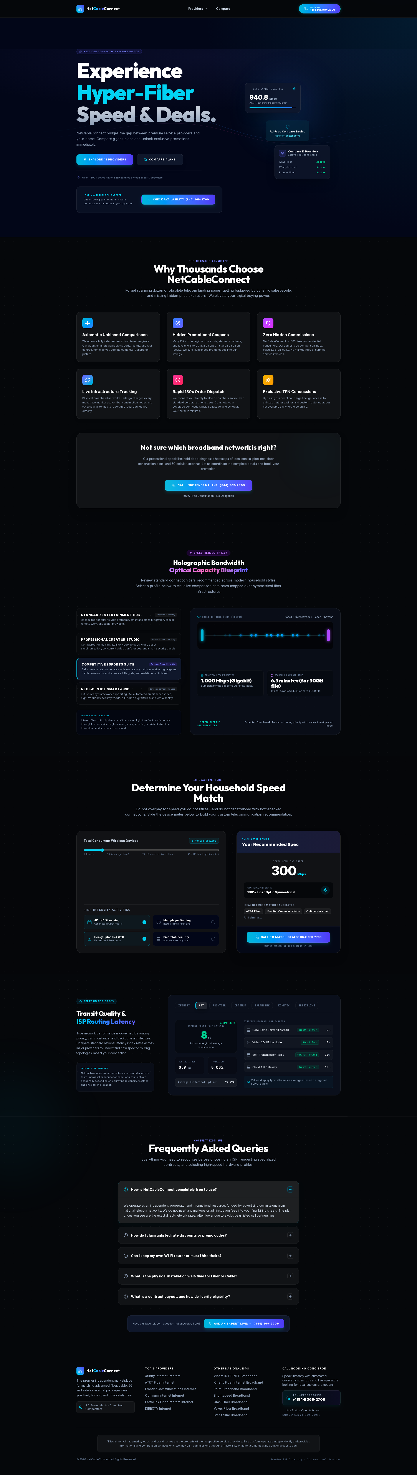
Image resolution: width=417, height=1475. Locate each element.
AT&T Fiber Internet (159, 1382)
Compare (223, 8)
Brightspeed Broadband (232, 1395)
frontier (219, 1005)
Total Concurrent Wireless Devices (111, 840)
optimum (240, 1005)
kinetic (284, 1005)
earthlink (262, 1005)
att (201, 1005)
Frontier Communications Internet (170, 1389)
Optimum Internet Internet (164, 1395)
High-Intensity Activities (107, 909)
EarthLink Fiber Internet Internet (169, 1402)
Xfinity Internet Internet (162, 1376)
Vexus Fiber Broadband (231, 1408)
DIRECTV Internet (158, 1408)
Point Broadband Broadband (235, 1389)
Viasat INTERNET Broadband (235, 1376)
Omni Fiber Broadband (231, 1402)
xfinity (184, 1005)
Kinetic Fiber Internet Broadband (238, 1382)
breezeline (307, 1005)
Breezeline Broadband (231, 1415)
